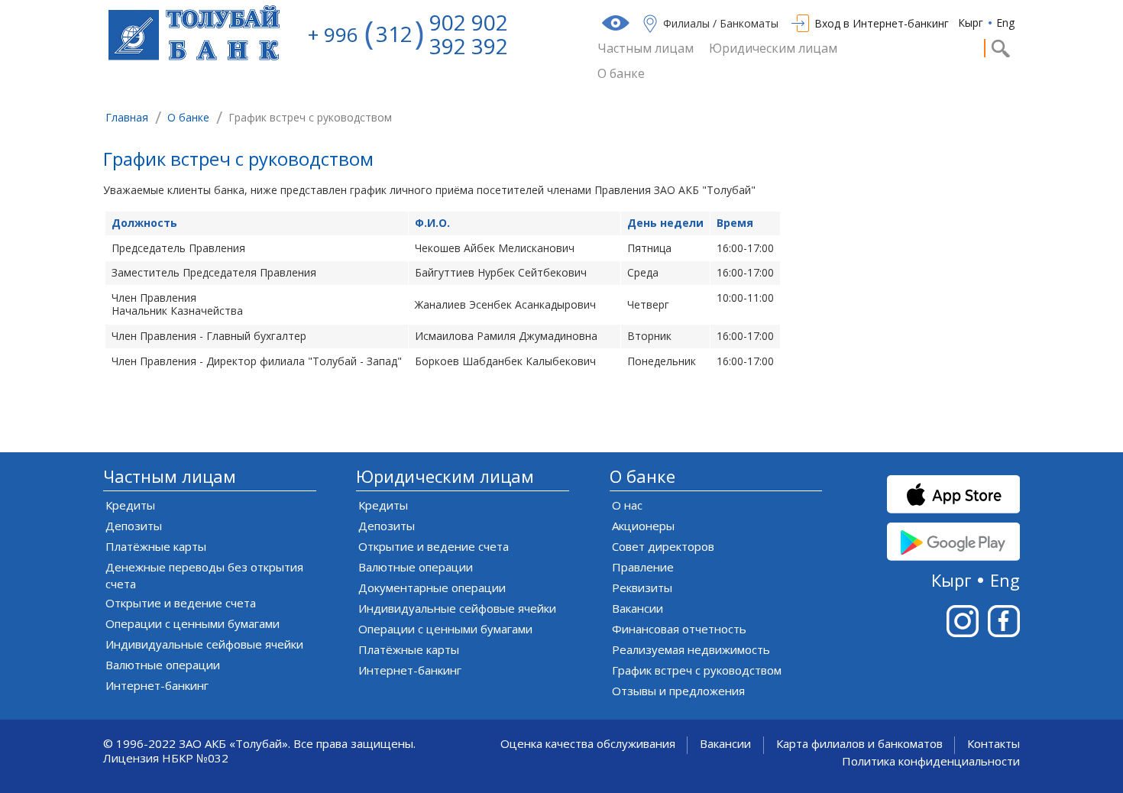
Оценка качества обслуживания (587, 743)
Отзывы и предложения (678, 690)
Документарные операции (432, 587)
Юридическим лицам (773, 49)
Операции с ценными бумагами (192, 623)
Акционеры (643, 525)
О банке (621, 74)
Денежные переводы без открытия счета (204, 575)
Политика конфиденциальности (931, 761)
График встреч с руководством (238, 161)
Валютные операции (162, 664)
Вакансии (637, 608)
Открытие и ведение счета (180, 602)
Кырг (970, 22)
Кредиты (130, 505)
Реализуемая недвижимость (691, 649)
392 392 (468, 45)
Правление (643, 567)
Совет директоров (663, 546)
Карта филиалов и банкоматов (859, 743)
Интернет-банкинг (157, 685)
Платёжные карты (155, 546)
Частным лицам (645, 49)
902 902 (468, 22)
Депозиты (133, 525)
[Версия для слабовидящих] (617, 23)
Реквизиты (642, 587)
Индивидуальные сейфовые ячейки (204, 644)
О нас (627, 505)
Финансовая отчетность (679, 628)
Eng (1005, 22)
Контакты (993, 743)
